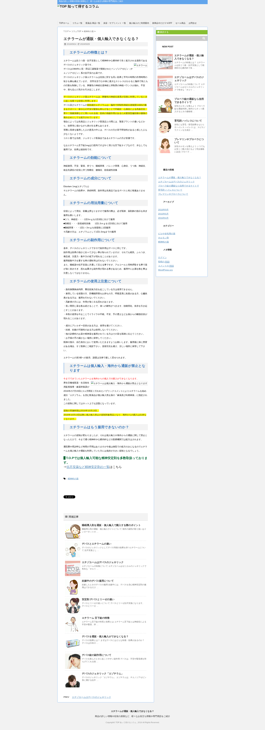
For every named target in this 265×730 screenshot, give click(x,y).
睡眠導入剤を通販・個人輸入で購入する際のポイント (111, 525)
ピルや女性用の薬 (166, 233)
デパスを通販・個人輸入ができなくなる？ (105, 636)
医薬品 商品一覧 (93, 23)
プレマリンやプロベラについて (173, 194)
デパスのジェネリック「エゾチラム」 (103, 673)
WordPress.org (165, 270)
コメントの (166, 266)
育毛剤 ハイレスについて (188, 120)
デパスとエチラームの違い (96, 543)
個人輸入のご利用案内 (139, 23)
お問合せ (193, 23)
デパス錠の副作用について (96, 655)
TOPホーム (64, 23)
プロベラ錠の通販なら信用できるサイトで (178, 186)
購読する (164, 32)
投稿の (163, 261)
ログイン (162, 257)
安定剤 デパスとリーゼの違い (98, 599)
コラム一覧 (77, 23)
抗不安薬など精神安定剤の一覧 (88, 467)
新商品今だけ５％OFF (162, 23)
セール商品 (180, 23)
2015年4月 (163, 218)
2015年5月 (163, 214)
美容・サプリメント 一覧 (114, 23)
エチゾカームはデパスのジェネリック (103, 562)
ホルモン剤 (163, 237)
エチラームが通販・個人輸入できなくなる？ (179, 177)
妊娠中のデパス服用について (98, 580)
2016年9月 (163, 209)
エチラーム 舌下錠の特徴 (95, 618)
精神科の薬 (73, 478)
